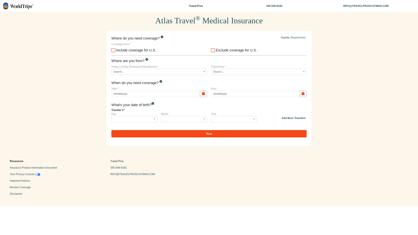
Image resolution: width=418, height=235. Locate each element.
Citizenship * (218, 66)
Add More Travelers (293, 118)
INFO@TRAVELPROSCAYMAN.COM (365, 6)
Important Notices (20, 180)
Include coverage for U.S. (136, 50)
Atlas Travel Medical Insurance (209, 20)
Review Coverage (20, 187)
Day (113, 114)
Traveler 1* (117, 110)
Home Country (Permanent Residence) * (134, 66)
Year (213, 114)
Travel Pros (196, 6)
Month (164, 114)
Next (209, 133)
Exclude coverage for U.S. (236, 50)
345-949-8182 (274, 6)
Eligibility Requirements (293, 37)
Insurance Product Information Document (33, 167)
